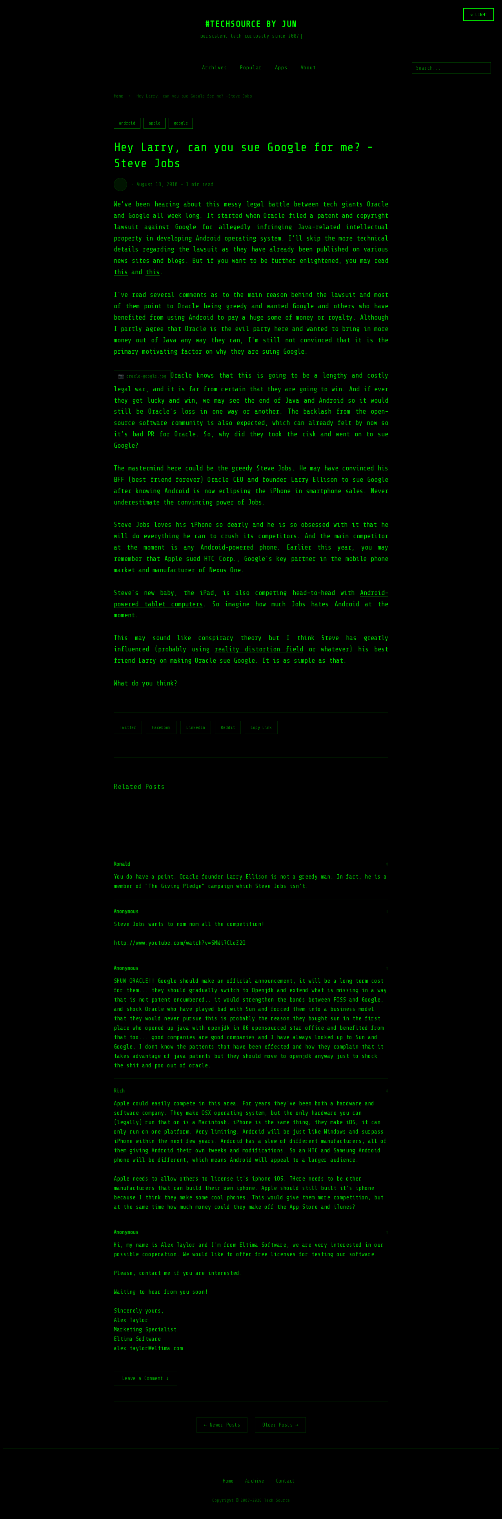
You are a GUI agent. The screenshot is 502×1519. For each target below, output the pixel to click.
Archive (254, 1481)
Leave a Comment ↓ (145, 1378)
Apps (281, 68)
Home (118, 96)
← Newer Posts (222, 1425)
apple (154, 123)
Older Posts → (280, 1425)
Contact (285, 1481)
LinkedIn (195, 727)
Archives (214, 68)
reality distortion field (259, 649)
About (308, 68)
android (127, 123)
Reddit (228, 727)
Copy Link (261, 727)
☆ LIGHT (478, 14)
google (181, 123)
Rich (119, 1091)
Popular (251, 68)
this (121, 272)
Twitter (128, 727)
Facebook (161, 727)
